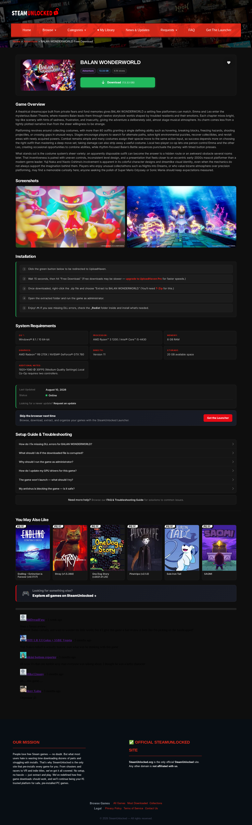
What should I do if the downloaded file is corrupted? (51, 452)
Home (27, 30)
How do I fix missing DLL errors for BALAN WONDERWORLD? (55, 444)
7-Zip (159, 288)
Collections (156, 803)
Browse (48, 30)
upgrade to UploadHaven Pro (144, 278)
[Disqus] (126, 662)
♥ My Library (106, 30)
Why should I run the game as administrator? (46, 461)
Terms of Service (133, 808)
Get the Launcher (218, 30)
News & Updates (137, 30)
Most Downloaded (137, 803)
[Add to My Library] (229, 62)
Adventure (31, 41)
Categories (75, 30)
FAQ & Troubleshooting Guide (125, 499)
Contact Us (151, 808)
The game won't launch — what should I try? (46, 479)
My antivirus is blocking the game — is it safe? (47, 488)
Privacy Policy (113, 808)
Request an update (65, 403)
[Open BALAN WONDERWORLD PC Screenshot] (70, 217)
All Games (119, 803)
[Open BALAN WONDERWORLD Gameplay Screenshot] (181, 217)
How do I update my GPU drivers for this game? (48, 470)
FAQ (191, 30)
